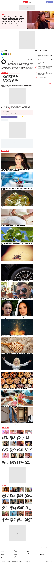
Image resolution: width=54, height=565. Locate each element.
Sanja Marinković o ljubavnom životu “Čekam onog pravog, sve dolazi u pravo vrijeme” (10, 80)
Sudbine (15, 554)
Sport (15, 550)
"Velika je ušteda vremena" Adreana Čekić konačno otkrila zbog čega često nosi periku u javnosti (28, 508)
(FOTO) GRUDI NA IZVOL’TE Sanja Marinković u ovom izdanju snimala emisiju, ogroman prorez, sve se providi (28, 450)
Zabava (3, 14)
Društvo (2, 554)
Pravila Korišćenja (15, 561)
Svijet (2, 553)
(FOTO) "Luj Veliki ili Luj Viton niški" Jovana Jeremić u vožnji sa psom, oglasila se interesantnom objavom (20, 496)
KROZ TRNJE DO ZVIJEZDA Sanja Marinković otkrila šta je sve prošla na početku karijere (13, 450)
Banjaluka (28, 553)
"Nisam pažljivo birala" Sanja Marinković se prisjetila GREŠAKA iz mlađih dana (20, 438)
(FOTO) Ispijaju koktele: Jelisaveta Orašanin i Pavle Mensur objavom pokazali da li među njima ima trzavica (28, 520)
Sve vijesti (2, 550)
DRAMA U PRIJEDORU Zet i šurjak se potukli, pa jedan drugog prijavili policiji (45, 79)
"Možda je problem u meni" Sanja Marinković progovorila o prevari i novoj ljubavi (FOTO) (5, 438)
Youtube (42, 554)
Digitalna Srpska (29, 550)
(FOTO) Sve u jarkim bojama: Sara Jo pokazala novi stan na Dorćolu (5, 520)
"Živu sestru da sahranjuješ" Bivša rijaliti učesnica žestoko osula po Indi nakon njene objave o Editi (20, 508)
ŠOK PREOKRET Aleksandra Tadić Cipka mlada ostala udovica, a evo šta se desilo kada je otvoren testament (13, 496)
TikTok (42, 556)
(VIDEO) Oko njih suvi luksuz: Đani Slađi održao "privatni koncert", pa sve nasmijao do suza (13, 520)
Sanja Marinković (5, 119)
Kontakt (20, 561)
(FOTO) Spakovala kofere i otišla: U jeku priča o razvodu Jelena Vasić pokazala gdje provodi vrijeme (28, 496)
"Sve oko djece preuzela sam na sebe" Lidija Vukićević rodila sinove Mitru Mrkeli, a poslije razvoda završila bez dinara (5, 496)
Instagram (42, 553)
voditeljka (8, 108)
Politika (2, 551)
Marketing (8, 561)
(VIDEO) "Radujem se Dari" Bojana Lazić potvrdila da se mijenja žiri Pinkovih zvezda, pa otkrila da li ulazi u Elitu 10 (13, 508)
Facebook (42, 550)
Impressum (3, 561)
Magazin (15, 556)
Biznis (2, 556)
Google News (26, 116)
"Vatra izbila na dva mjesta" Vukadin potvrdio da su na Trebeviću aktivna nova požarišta (45, 73)
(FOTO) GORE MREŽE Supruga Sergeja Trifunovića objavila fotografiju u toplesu (5, 508)
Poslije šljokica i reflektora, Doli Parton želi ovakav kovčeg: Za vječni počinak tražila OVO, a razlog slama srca (45, 54)
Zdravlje (15, 551)
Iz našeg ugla (29, 551)
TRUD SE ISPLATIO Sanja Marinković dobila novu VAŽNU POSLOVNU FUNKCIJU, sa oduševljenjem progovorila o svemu (28, 461)
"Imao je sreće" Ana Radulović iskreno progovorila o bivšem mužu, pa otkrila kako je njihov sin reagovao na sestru (20, 520)
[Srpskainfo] (27, 2)
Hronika (2, 557)
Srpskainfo (5, 50)
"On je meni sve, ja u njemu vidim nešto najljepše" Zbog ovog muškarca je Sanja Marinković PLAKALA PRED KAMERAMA (5, 450)
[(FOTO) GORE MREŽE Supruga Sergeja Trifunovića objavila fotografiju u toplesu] (5, 501)
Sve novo (49, 83)
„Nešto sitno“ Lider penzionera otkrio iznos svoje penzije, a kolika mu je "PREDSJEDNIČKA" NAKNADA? (45, 67)
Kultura (15, 557)
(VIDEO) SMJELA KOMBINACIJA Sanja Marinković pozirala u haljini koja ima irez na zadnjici (11, 76)
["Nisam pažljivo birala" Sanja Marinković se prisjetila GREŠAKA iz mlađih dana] (20, 432)
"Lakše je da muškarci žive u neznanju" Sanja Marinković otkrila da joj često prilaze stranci (13, 438)
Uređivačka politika (27, 561)
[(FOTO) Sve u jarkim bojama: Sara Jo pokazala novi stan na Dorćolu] (5, 513)
